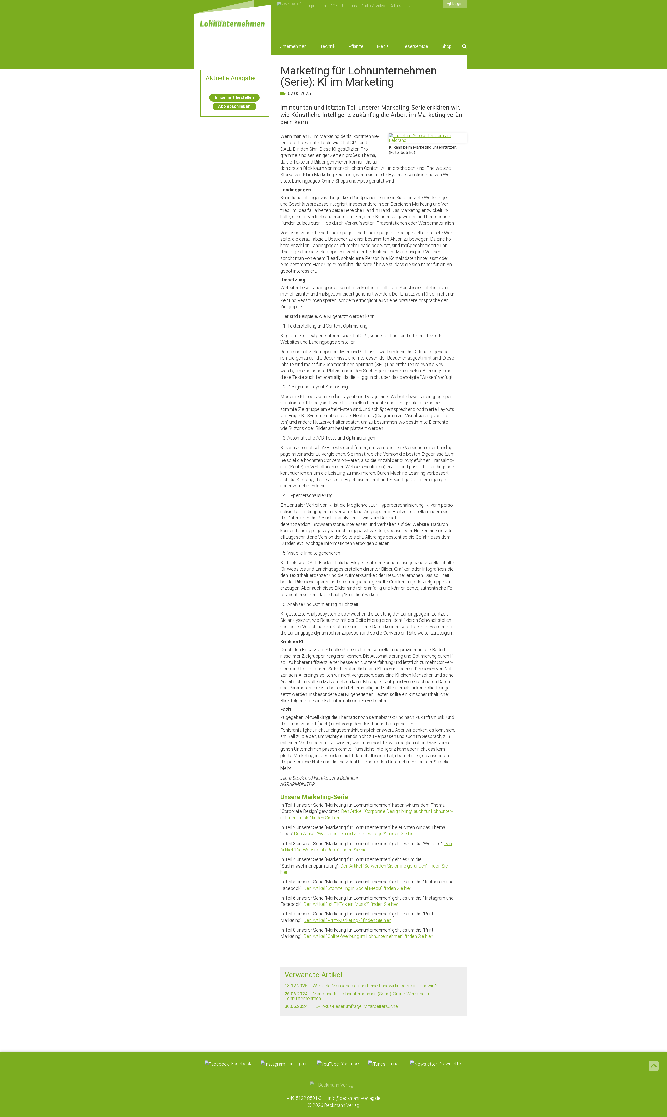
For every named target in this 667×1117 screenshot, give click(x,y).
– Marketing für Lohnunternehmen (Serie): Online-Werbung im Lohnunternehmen (357, 996)
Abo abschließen (234, 106)
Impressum (316, 6)
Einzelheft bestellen (234, 97)
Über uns (349, 6)
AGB (334, 6)
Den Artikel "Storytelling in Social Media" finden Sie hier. (358, 888)
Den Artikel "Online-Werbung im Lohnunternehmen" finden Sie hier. (368, 936)
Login (457, 4)
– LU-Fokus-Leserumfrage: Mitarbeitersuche (341, 1006)
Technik (327, 46)
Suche (464, 46)
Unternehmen (293, 46)
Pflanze (356, 46)
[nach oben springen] (654, 1066)
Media (383, 46)
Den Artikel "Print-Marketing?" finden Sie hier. (347, 920)
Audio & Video (373, 6)
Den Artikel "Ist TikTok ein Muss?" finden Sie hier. (351, 904)
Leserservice (415, 46)
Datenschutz (400, 6)
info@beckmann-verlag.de (354, 1098)
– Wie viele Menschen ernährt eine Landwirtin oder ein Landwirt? (361, 985)
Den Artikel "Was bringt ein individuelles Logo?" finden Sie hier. (355, 833)
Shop (446, 46)
